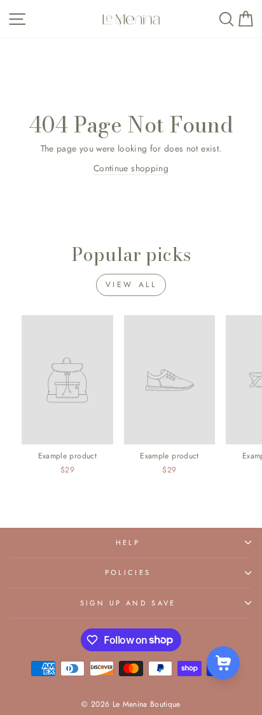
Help (128, 542)
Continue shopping (131, 168)
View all (131, 284)
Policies (128, 572)
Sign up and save (128, 603)
